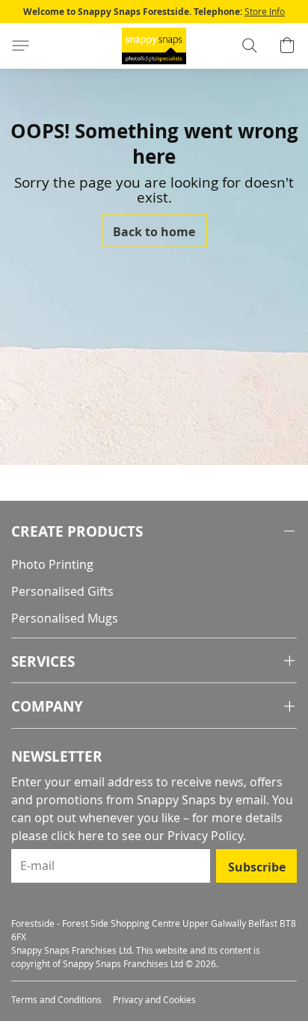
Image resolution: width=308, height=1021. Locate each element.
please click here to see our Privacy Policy (127, 835)
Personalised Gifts (62, 591)
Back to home (154, 231)
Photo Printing (52, 564)
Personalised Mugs (64, 618)
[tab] (154, 532)
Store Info (264, 11)
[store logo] (154, 46)
